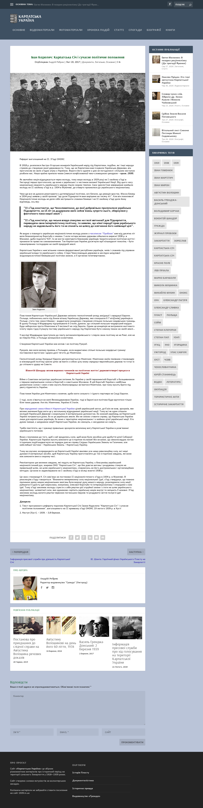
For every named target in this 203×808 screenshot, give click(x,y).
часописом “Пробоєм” (102, 233)
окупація (160, 389)
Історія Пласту (80, 772)
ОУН (156, 300)
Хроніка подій (98, 30)
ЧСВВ (167, 359)
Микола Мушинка (165, 285)
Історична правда (82, 788)
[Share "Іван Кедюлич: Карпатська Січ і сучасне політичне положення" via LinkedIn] (90, 537)
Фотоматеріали (70, 30)
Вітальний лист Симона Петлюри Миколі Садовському (175, 133)
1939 (176, 163)
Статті (119, 30)
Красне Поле (162, 263)
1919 (156, 163)
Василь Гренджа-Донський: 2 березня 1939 (91, 645)
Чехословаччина (165, 367)
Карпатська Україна (28, 768)
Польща (172, 315)
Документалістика (83, 780)
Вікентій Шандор (165, 218)
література (173, 382)
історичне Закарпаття (168, 404)
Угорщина (180, 344)
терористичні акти (166, 396)
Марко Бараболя (165, 278)
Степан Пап (161, 337)
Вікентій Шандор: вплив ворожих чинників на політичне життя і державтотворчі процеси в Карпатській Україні (78, 372)
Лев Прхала (161, 270)
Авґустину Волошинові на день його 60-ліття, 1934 (61, 643)
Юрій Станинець (165, 374)
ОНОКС (183, 292)
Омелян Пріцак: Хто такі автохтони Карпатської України (176, 79)
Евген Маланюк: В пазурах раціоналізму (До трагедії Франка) (174, 60)
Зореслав (180, 240)
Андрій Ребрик (56, 62)
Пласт (158, 315)
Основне (19, 30)
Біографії (154, 30)
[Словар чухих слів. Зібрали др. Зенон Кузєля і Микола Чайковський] (156, 96)
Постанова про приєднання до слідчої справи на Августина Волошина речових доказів (27, 648)
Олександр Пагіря (175, 300)
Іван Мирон (161, 185)
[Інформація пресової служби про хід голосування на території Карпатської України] (127, 627)
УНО (167, 344)
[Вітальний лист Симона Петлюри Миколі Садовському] (156, 132)
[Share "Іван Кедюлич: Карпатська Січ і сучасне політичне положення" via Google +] (84, 537)
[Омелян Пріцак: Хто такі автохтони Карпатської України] (156, 79)
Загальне (100, 62)
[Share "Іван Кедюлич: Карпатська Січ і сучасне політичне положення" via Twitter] (77, 537)
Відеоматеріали (42, 30)
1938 (166, 163)
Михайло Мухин (164, 292)
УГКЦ (157, 344)
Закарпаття (162, 240)
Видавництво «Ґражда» (86, 796)
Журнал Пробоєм (165, 233)
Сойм (157, 322)
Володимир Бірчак (166, 211)
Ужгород (160, 352)
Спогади (135, 30)
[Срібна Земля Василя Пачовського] (156, 116)
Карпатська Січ (164, 255)
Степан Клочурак (165, 330)
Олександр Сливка (166, 307)
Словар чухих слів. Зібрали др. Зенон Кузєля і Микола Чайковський (172, 98)
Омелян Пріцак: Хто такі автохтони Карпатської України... (64, 4)
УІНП (177, 337)
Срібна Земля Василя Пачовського (174, 115)
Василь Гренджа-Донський (165, 201)
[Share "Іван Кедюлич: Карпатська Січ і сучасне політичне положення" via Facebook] (71, 537)
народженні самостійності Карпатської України (50, 408)
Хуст (157, 359)
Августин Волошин (166, 192)
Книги (170, 30)
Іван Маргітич (163, 177)
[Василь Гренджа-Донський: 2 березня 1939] (94, 626)
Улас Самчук (178, 352)
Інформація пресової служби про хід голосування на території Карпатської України (127, 653)
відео (158, 382)
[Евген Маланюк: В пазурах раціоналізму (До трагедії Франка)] (156, 59)
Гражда (159, 225)
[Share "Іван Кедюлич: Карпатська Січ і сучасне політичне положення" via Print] (103, 537)
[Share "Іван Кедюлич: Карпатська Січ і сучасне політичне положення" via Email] (96, 537)
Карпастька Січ (164, 248)
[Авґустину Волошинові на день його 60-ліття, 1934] (61, 625)
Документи (88, 62)
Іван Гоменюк (163, 170)
